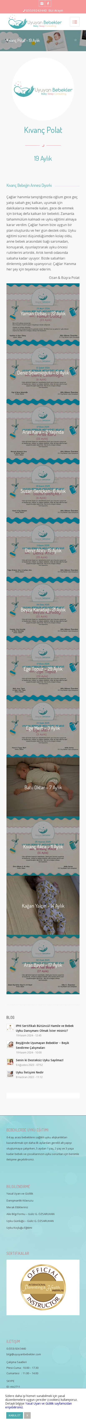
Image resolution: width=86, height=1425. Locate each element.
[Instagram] (42, 3)
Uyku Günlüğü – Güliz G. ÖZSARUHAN (30, 1221)
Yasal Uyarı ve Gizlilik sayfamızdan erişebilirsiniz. (38, 1405)
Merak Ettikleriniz (17, 1207)
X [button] (27, 1415)
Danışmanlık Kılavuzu (19, 1200)
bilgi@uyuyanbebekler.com (23, 1354)
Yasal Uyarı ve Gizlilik (19, 1193)
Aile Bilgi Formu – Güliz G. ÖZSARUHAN (30, 1214)
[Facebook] (48, 3)
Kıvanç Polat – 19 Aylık (23, 40)
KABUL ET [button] (14, 1415)
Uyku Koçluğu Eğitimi (19, 1228)
